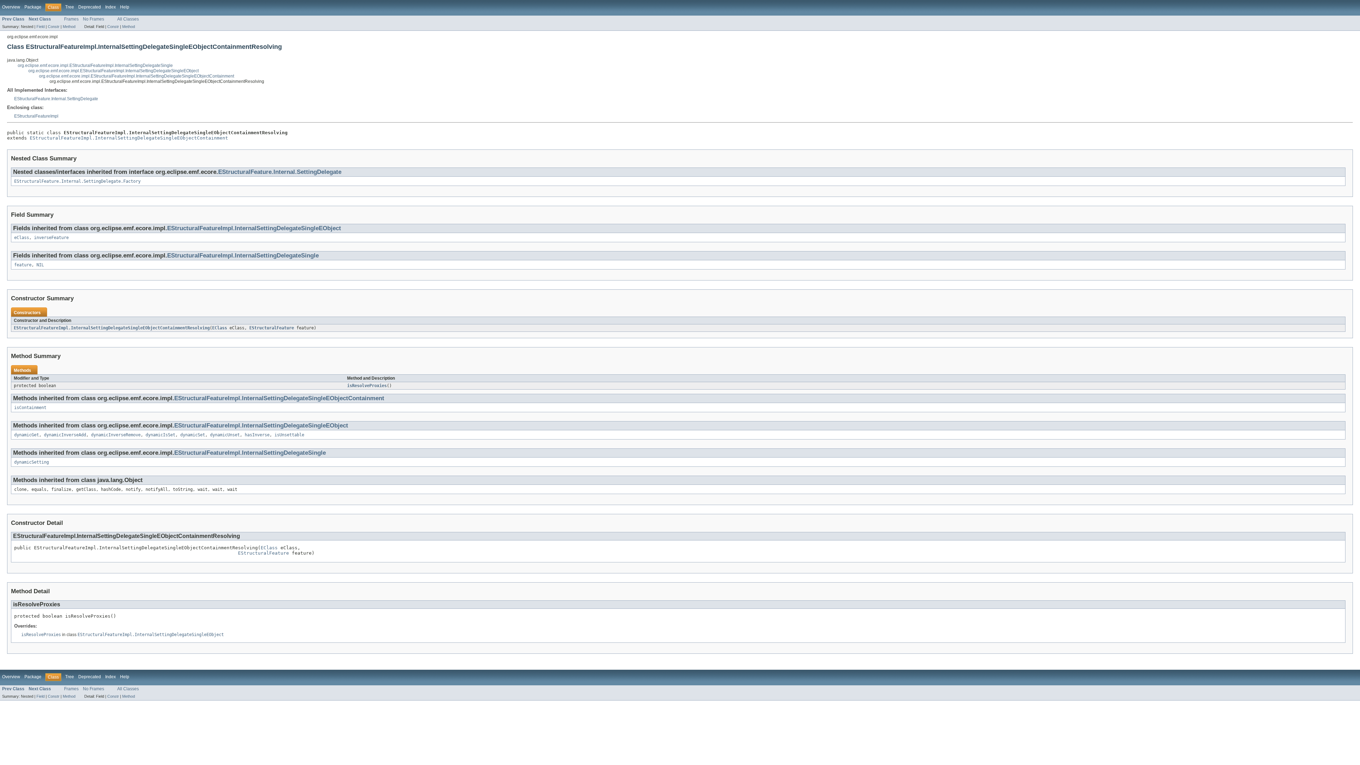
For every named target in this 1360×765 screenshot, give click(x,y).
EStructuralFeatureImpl (36, 116)
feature (23, 264)
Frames (71, 19)
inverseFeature (51, 237)
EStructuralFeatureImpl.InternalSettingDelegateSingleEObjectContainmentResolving (112, 327)
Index (110, 7)
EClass (219, 327)
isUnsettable (289, 434)
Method (69, 26)
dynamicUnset (225, 434)
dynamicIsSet (160, 434)
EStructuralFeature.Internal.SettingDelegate (56, 98)
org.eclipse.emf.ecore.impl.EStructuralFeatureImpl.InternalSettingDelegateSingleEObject (113, 70)
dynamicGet (26, 434)
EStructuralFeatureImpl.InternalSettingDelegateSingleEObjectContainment (129, 138)
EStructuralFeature (271, 327)
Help (124, 7)
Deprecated (89, 7)
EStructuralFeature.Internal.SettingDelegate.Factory (77, 181)
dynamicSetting (31, 462)
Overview (11, 7)
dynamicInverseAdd (65, 434)
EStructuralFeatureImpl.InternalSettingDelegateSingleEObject (254, 228)
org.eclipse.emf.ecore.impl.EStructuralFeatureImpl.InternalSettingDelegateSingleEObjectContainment (136, 76)
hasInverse (257, 434)
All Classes (128, 19)
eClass (21, 237)
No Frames (93, 19)
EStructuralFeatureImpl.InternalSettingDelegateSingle (243, 255)
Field (40, 26)
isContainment (30, 407)
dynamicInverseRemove (116, 434)
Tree (69, 7)
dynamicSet (192, 434)
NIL (40, 264)
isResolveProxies (367, 385)
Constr (54, 26)
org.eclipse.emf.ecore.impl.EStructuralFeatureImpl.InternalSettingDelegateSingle (95, 65)
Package (32, 7)
